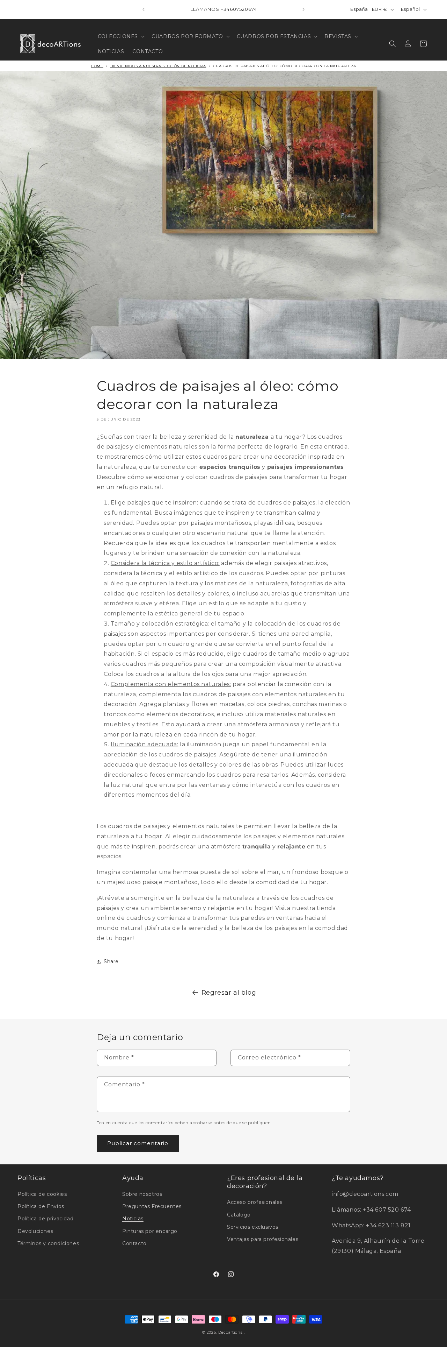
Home (97, 66)
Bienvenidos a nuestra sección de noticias (158, 66)
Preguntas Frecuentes (152, 1206)
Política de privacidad (45, 1218)
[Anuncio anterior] (143, 9)
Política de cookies (42, 1194)
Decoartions (230, 1332)
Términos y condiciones (48, 1243)
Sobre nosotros (142, 1194)
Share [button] (111, 961)
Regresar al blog (228, 992)
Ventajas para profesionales (262, 1239)
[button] (121, 36)
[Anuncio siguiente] (303, 9)
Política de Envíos (40, 1206)
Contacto (134, 1243)
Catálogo (239, 1215)
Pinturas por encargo (149, 1231)
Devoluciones (35, 1231)
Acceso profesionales (255, 1202)
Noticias (133, 1218)
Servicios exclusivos (252, 1227)
